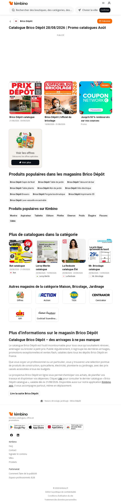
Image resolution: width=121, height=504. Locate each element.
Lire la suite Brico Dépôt (24, 393)
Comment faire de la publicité (23, 473)
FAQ (11, 446)
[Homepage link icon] (41, 401)
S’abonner (106, 21)
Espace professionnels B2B (22, 477)
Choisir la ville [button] (90, 10)
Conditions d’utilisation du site (60, 496)
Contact (12, 450)
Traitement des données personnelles (60, 500)
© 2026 (60, 488)
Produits (13, 462)
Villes (11, 458)
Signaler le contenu (18, 454)
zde (60, 378)
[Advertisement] (60, 57)
